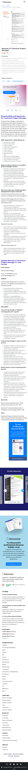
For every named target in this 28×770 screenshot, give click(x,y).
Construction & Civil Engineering (10, 671)
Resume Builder (8, 754)
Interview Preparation (18, 754)
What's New (5, 715)
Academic (4, 645)
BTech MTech (5, 659)
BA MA (3, 650)
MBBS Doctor (5, 688)
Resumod (4, 747)
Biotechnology (5, 667)
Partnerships (5, 735)
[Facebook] (10, 764)
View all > (4, 626)
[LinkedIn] (17, 764)
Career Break (5, 669)
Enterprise (16, 756)
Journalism (4, 683)
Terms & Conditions (7, 710)
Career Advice (5, 725)
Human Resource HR (7, 681)
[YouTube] (14, 764)
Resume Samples (6, 700)
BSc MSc (4, 657)
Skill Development (6, 727)
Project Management (18, 81)
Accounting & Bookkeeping (8, 647)
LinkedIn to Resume (7, 702)
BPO (3, 654)
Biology (4, 664)
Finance (4, 676)
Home (3, 5)
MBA (8, 81)
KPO (3, 686)
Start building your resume (14, 564)
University (10, 756)
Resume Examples (6, 730)
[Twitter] (20, 764)
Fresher (4, 679)
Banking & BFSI (5, 662)
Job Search (5, 722)
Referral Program (6, 738)
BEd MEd (4, 652)
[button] (22, 490)
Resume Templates (7, 698)
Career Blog (5, 718)
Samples (8, 5)
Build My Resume (9, 92)
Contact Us (5, 749)
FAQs (3, 705)
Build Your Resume (17, 458)
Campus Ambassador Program (9, 740)
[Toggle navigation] (24, 2)
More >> (4, 691)
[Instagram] (7, 764)
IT (3, 81)
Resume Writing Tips (7, 720)
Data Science (5, 674)
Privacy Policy (5, 707)
